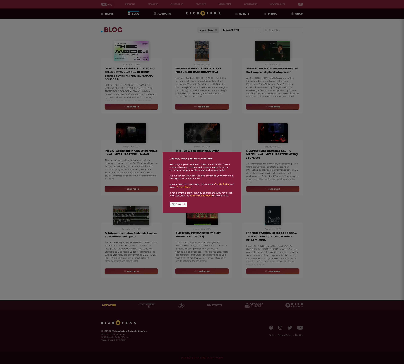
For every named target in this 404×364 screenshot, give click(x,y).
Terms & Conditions (201, 195)
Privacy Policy (183, 187)
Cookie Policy (221, 184)
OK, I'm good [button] (178, 204)
